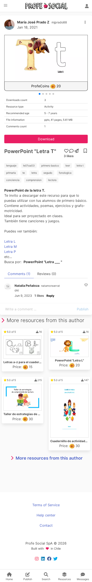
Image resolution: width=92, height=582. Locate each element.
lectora (52, 180)
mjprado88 (59, 22)
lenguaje (11, 165)
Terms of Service (46, 505)
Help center (46, 515)
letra (34, 172)
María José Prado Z (33, 22)
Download (46, 139)
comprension (34, 180)
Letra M (10, 246)
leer (67, 165)
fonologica (65, 172)
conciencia (12, 180)
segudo (47, 172)
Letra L (10, 241)
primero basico (50, 165)
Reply (50, 295)
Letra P (10, 251)
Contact (46, 525)
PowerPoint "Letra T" (30, 151)
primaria (11, 172)
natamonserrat (50, 285)
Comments (19, 274)
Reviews (46, 274)
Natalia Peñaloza (27, 285)
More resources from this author (49, 458)
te (23, 172)
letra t (80, 165)
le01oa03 (29, 165)
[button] (5, 5)
